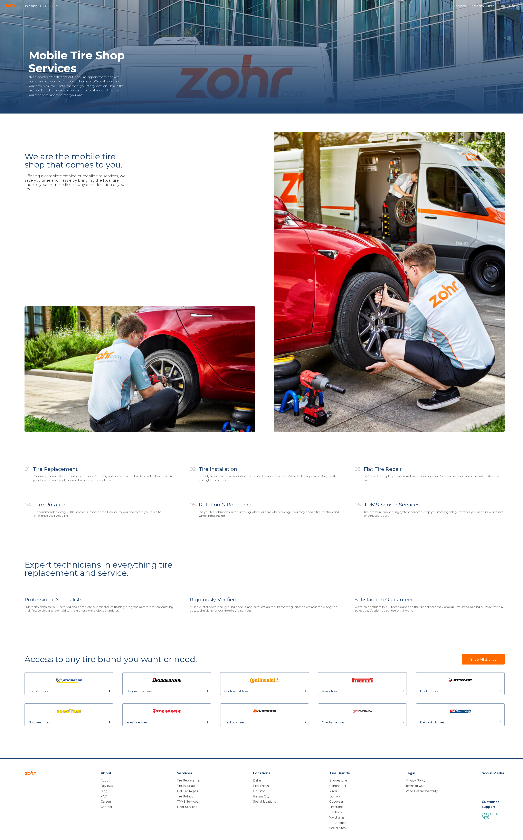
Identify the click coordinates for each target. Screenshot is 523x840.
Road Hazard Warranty (422, 791)
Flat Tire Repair (187, 791)
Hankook (335, 812)
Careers (106, 801)
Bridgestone (338, 780)
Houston (259, 791)
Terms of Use (415, 786)
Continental (337, 786)
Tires (491, 6)
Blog (501, 6)
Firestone (336, 807)
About (105, 780)
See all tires (337, 828)
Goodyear (336, 801)
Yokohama (336, 817)
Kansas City (261, 796)
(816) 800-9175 (490, 816)
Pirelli (333, 791)
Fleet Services (187, 807)
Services (460, 6)
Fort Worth (261, 786)
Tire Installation (187, 786)
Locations (477, 6)
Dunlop (334, 796)
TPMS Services (187, 801)
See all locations (264, 801)
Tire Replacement (189, 780)
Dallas (257, 780)
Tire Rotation (186, 796)
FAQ (104, 796)
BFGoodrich (337, 823)
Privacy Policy (415, 780)
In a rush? (42, 6)
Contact (106, 807)
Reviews (107, 786)
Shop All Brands (483, 659)
